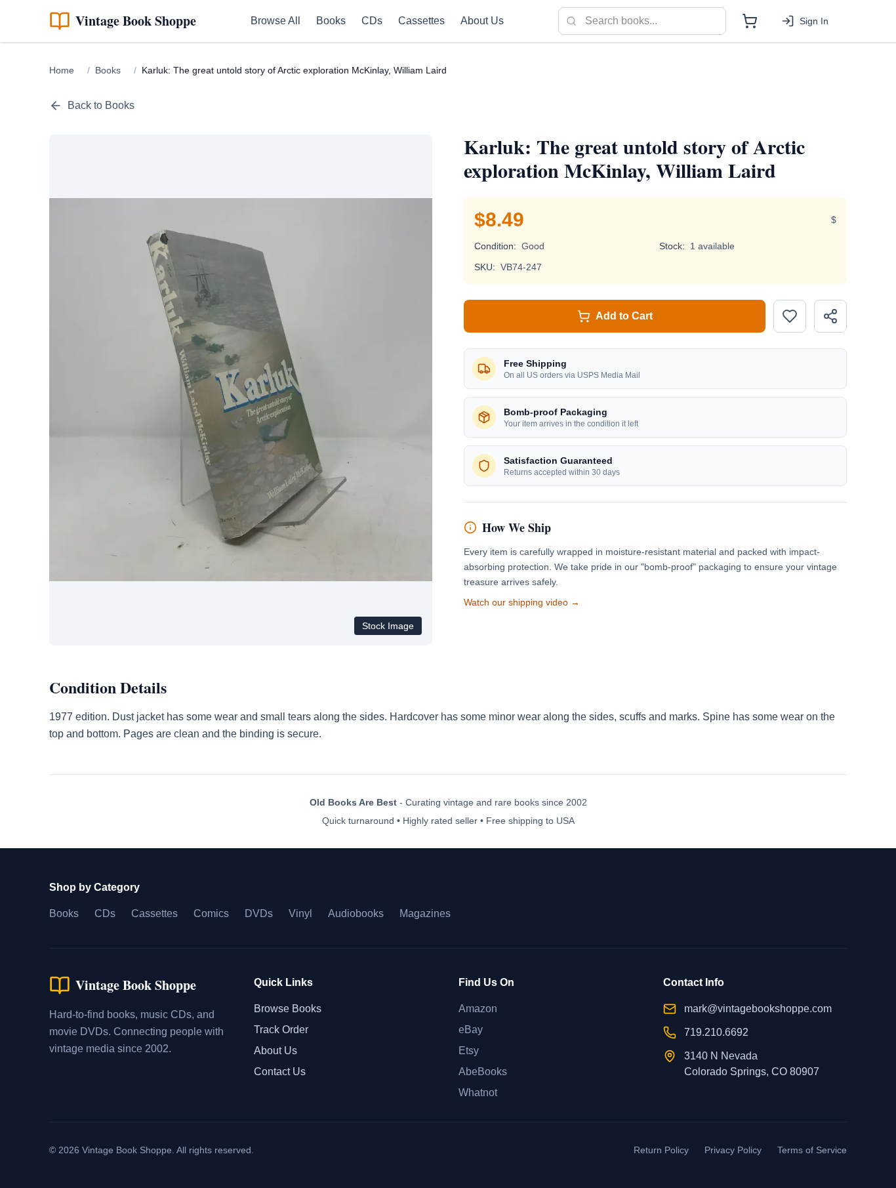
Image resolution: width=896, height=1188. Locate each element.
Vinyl (300, 913)
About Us (482, 20)
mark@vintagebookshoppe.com (758, 1008)
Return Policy (661, 1150)
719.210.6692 (716, 1032)
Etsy (468, 1050)
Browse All (275, 20)
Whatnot (477, 1092)
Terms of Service (812, 1150)
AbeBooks (482, 1071)
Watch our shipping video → (522, 602)
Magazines (425, 913)
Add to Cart (624, 315)
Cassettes (421, 20)
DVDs (259, 913)
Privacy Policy (733, 1150)
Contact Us (280, 1071)
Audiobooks (356, 913)
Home (61, 70)
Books (331, 20)
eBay (470, 1029)
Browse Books (287, 1008)
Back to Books (101, 105)
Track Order (281, 1029)
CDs (371, 20)
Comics (211, 913)
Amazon (477, 1008)
